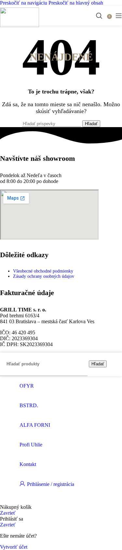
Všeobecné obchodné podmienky (43, 271)
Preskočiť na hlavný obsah (75, 3)
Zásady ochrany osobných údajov (43, 276)
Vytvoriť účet (13, 547)
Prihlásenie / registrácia (50, 484)
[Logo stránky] (19, 25)
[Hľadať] (99, 15)
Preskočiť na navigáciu (24, 3)
